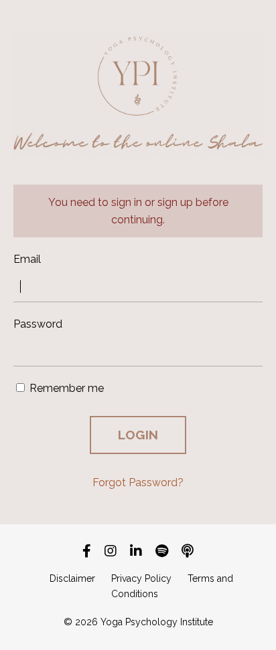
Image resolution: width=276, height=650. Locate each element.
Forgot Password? (138, 482)
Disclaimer (72, 578)
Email (27, 259)
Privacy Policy (141, 578)
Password (37, 324)
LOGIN (138, 434)
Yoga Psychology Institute (156, 622)
